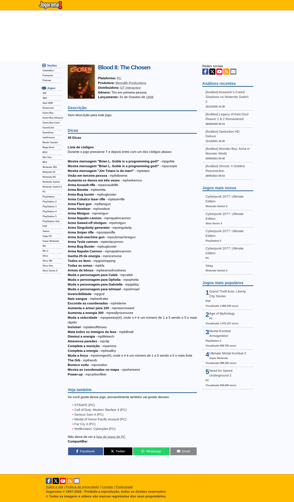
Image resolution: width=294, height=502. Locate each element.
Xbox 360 (47, 261)
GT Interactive (130, 87)
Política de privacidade (82, 487)
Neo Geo (47, 157)
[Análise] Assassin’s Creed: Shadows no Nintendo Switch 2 (227, 96)
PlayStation (49, 196)
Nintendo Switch (51, 182)
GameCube (48, 127)
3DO (45, 98)
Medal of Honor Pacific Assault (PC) (100, 419)
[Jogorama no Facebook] (205, 72)
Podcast (47, 80)
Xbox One (48, 265)
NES (45, 162)
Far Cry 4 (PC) (84, 424)
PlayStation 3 (49, 206)
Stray (209, 265)
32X (44, 93)
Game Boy (48, 113)
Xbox (45, 256)
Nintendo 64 (49, 172)
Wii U (45, 251)
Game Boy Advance (52, 117)
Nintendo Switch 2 (52, 187)
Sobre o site (54, 487)
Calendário (48, 70)
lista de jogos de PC (111, 437)
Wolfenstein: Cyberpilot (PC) (95, 429)
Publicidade (124, 487)
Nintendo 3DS (50, 167)
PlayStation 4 (49, 211)
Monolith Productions (131, 83)
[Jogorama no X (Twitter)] (212, 72)
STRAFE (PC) (84, 405)
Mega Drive (48, 147)
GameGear (48, 132)
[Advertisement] (147, 36)
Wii (44, 246)
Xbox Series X (50, 270)
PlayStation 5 (49, 216)
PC (119, 78)
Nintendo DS (49, 177)
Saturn (46, 231)
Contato (107, 487)
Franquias (48, 75)
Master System (50, 142)
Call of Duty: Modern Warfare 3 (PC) (100, 410)
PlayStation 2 (49, 201)
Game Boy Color (51, 122)
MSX (45, 152)
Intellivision (49, 137)
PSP (45, 226)
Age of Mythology (222, 313)
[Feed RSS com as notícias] (226, 72)
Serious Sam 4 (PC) (88, 414)
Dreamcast (48, 108)
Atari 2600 (48, 103)
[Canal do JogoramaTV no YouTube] (219, 72)
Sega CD (47, 236)
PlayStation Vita (51, 221)
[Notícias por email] (233, 72)
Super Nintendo (51, 241)
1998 (149, 97)
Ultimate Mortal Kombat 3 (227, 353)
